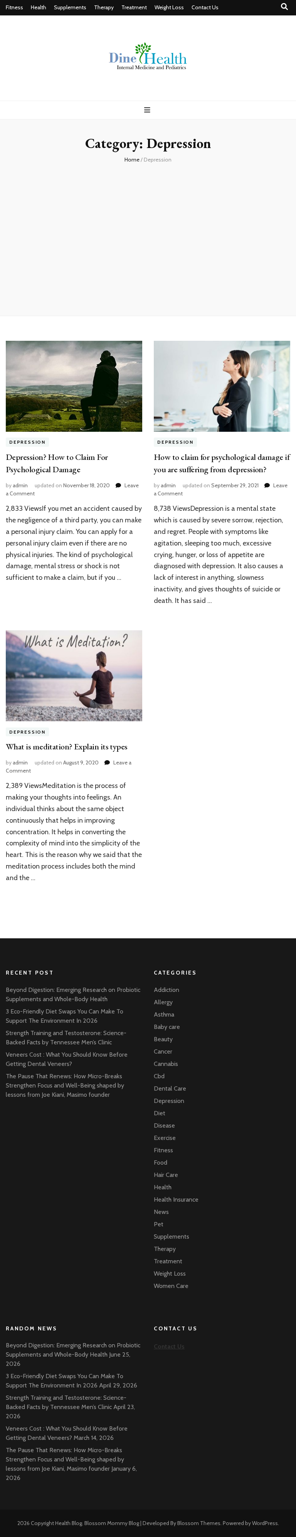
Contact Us (205, 7)
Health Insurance (176, 1199)
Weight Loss (169, 7)
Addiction (166, 989)
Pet (158, 1224)
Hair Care (166, 1174)
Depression (27, 442)
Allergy (163, 1002)
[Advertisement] (148, 242)
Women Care (171, 1286)
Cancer (163, 1051)
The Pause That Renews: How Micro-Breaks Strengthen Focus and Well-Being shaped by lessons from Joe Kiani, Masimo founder (65, 1085)
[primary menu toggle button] (148, 110)
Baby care (167, 1026)
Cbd (159, 1076)
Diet (159, 1113)
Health (38, 7)
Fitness (14, 7)
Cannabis (166, 1063)
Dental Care (170, 1088)
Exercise (165, 1137)
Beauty (163, 1039)
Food (160, 1162)
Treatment (134, 7)
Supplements (70, 7)
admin (20, 485)
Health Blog (68, 1523)
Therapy (104, 7)
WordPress (265, 1523)
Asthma (164, 1014)
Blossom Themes (198, 1523)
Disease (164, 1125)
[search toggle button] (284, 6)
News (161, 1211)
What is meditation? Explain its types (67, 746)
